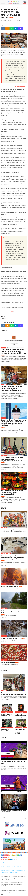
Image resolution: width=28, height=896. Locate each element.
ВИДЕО (17, 868)
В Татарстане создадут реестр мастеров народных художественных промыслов (12, 459)
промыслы (4, 318)
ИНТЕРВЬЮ (13, 866)
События (4, 384)
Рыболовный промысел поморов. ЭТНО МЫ (11, 791)
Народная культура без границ (10, 530)
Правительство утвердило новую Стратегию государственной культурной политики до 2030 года (13, 351)
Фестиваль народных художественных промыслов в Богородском (20, 731)
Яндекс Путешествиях (20, 86)
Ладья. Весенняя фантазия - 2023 (5, 730)
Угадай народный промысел (9, 586)
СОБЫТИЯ (19, 866)
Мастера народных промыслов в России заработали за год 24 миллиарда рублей (12, 492)
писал (12, 311)
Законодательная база (20, 870)
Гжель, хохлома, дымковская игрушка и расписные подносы (20, 716)
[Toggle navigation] (3, 2)
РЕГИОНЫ (8, 866)
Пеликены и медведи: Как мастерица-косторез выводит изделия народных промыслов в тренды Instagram (12, 557)
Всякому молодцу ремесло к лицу (11, 638)
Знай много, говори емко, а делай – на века (12, 611)
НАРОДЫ (2, 866)
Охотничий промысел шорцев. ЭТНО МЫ (14, 762)
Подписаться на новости (7, 862)
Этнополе (4, 527)
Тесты (3, 583)
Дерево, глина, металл (8, 663)
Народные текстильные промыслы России (6, 715)
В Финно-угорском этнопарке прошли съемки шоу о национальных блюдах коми (11, 388)
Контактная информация (10, 870)
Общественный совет (5, 872)
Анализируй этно (6, 553)
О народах (4, 608)
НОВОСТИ (21, 868)
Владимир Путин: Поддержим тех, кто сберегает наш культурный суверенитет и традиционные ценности (13, 422)
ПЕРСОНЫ (3, 868)
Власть (3, 347)
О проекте (3, 870)
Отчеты (16, 872)
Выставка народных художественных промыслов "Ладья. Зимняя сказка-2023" (13, 693)
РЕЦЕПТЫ (12, 868)
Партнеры (12, 872)
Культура (4, 455)
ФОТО (7, 868)
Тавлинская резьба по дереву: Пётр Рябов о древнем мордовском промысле (13, 811)
